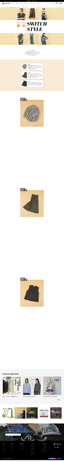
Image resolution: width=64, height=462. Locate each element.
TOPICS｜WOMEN (7, 7)
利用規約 (44, 448)
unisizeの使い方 (33, 452)
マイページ (21, 446)
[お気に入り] (52, 3)
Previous (44, 143)
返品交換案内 (32, 449)
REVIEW (38, 3)
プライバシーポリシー (44, 449)
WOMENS (17, 3)
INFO (34, 3)
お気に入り (21, 449)
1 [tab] (6, 157)
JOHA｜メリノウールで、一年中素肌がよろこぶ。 (10, 396)
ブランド (4, 446)
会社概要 (44, 445)
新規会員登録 (21, 445)
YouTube (3, 449)
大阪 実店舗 (44, 446)
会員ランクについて (21, 448)
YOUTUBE (30, 3)
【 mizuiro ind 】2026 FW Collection (29, 396)
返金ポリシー (44, 452)
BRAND (21, 3)
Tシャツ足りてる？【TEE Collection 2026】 (50, 396)
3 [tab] (9, 157)
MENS (13, 3)
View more (58, 399)
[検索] (50, 3)
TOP (2, 7)
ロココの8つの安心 (32, 445)
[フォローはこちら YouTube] (61, 3)
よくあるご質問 (32, 448)
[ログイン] (54, 3)
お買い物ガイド (32, 446)
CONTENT (26, 3)
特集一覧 (4, 448)
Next (19, 143)
